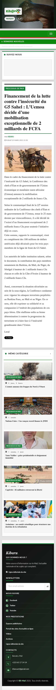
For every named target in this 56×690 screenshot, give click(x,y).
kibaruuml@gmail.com (20, 669)
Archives (9, 639)
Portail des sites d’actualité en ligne (19, 629)
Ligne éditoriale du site (17, 572)
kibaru (11, 137)
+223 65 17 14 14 (19, 662)
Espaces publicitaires (14, 624)
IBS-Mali (22, 681)
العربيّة (19, 18)
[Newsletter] (47, 587)
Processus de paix (15, 88)
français (9, 18)
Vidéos (8, 634)
